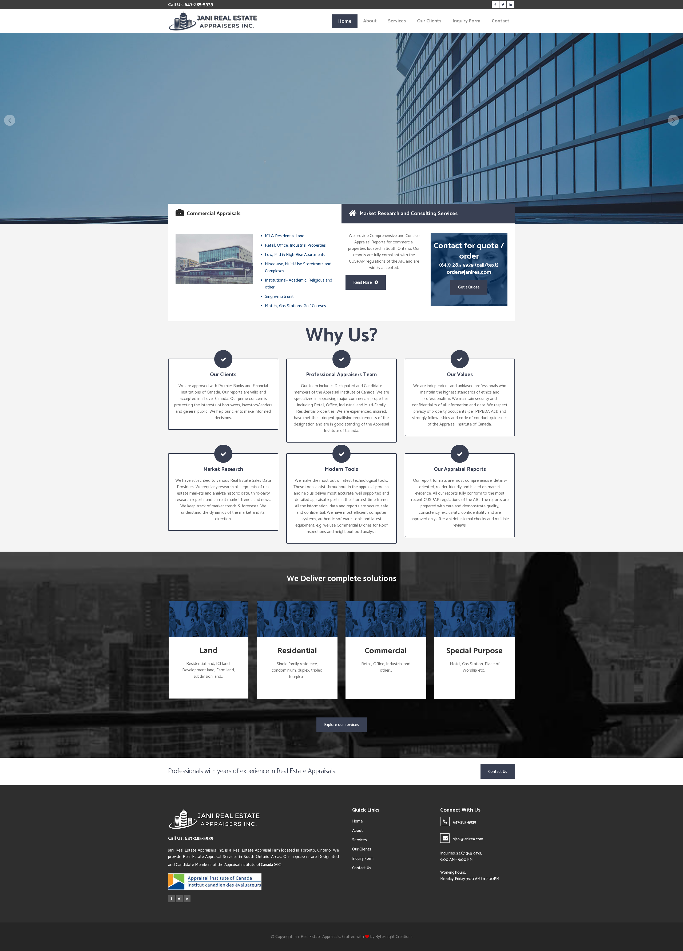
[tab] (255, 213)
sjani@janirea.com (468, 839)
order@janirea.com (469, 272)
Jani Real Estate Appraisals (316, 936)
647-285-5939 (198, 5)
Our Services (323, 161)
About (357, 830)
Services (359, 840)
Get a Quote (469, 287)
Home (357, 821)
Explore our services (341, 724)
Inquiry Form (363, 858)
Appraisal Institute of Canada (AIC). (253, 864)
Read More (362, 282)
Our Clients (361, 849)
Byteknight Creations (393, 936)
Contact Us (361, 161)
